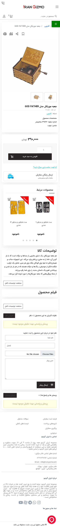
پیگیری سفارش (51, 428)
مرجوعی (54, 433)
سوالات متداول (22, 418)
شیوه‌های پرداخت (50, 423)
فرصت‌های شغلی (22, 423)
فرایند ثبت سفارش (50, 418)
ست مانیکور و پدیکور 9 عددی (44, 224)
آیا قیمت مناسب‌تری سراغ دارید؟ (45, 167)
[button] (36, 240)
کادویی (46, 26)
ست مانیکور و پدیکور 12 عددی (18, 224)
